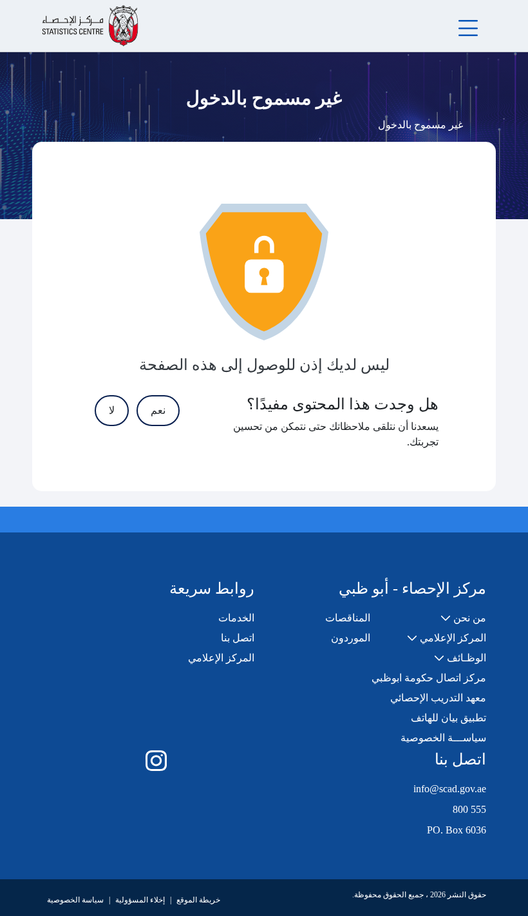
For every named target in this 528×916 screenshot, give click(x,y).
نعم (158, 410)
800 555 (469, 809)
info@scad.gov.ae (449, 788)
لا (112, 410)
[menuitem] (463, 618)
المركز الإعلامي (221, 657)
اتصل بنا (237, 637)
